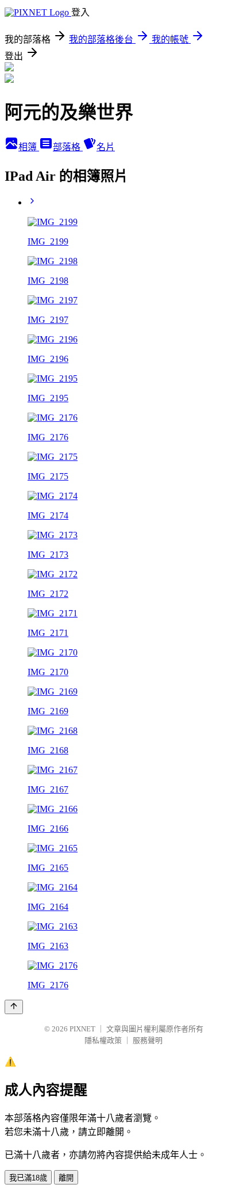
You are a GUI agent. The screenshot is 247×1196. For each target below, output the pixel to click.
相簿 (28, 147)
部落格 (68, 147)
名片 (106, 147)
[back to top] (14, 1007)
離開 (66, 1178)
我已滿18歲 (28, 1178)
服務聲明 (148, 1040)
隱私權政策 (103, 1040)
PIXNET (82, 1028)
